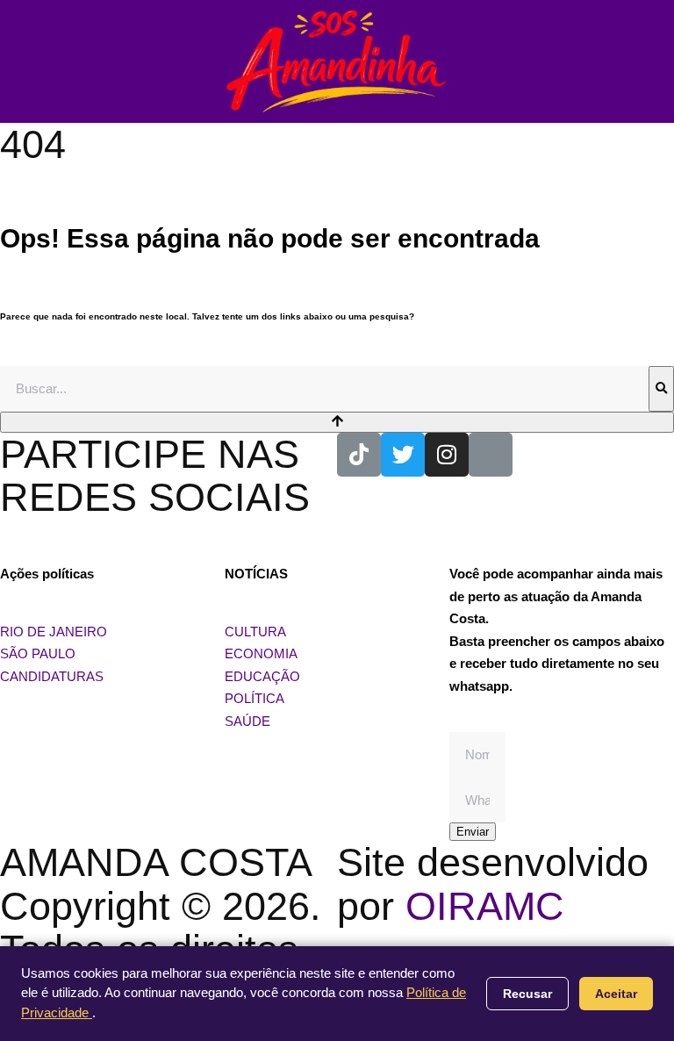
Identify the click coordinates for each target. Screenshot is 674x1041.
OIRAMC (484, 906)
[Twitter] (403, 455)
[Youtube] (491, 455)
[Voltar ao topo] (337, 422)
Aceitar (616, 994)
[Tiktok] (359, 455)
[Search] (661, 389)
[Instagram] (447, 455)
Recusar (527, 994)
